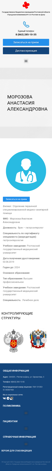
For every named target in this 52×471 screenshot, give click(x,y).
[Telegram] (7, 398)
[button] (26, 61)
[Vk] (4, 398)
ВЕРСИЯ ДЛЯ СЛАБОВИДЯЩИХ (16, 451)
